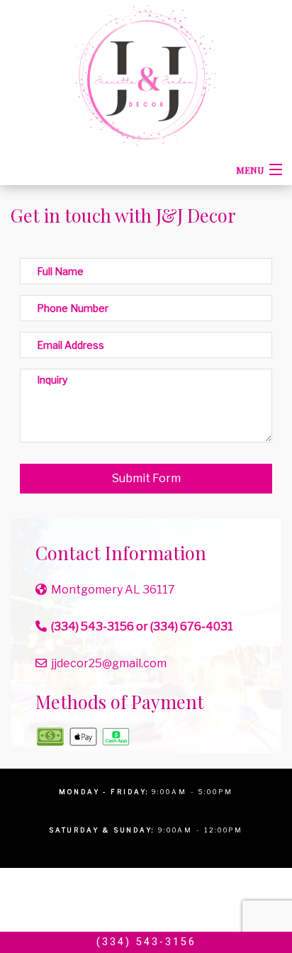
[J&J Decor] (146, 74)
